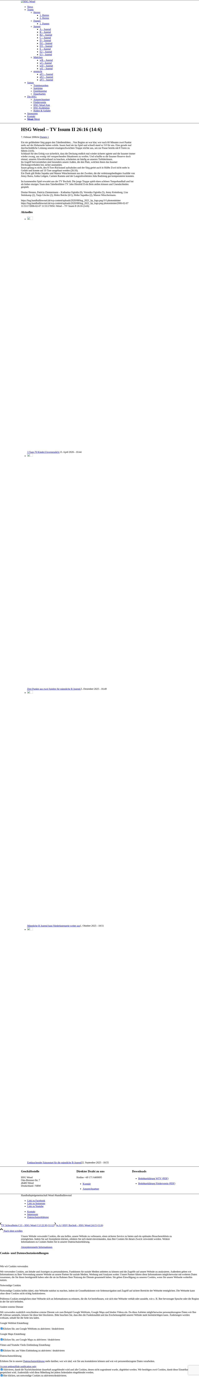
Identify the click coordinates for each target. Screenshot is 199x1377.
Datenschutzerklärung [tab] (10, 1356)
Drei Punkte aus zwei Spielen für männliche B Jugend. (54, 689)
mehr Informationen (42, 1247)
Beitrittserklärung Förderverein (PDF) (156, 1183)
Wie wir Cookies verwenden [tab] (14, 1266)
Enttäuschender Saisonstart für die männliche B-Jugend (54, 1162)
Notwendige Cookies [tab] (10, 1285)
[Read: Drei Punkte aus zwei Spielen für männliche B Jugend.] (30, 455)
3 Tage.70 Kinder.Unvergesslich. (43, 452)
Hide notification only (25, 1366)
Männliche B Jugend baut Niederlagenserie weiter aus (53, 925)
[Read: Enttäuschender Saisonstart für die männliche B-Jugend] (30, 929)
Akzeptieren (27, 1247)
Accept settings (7, 1366)
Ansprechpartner (91, 1188)
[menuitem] (102, 6)
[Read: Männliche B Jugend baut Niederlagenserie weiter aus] (30, 692)
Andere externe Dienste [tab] (11, 1307)
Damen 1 (44, 137)
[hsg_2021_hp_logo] (28, 1)
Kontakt (87, 1183)
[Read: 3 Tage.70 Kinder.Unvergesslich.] (30, 219)
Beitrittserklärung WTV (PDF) (153, 1178)
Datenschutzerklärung (34, 1361)
